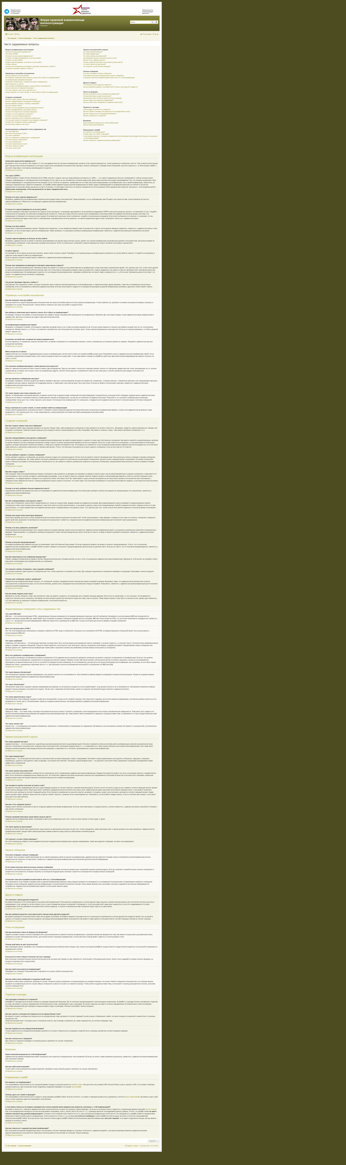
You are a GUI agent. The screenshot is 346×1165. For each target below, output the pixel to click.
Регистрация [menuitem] (147, 34)
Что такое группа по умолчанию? (94, 64)
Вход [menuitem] (156, 34)
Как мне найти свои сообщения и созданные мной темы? (103, 102)
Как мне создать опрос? (13, 105)
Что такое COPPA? (11, 54)
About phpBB (76, 1087)
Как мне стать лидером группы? (94, 60)
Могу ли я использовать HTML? (16, 133)
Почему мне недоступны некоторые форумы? (21, 112)
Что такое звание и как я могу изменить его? (20, 90)
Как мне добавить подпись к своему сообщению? (22, 103)
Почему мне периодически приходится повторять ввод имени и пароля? (30, 66)
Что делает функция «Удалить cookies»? (19, 68)
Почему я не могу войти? (14, 60)
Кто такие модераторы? (91, 54)
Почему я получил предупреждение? (18, 116)
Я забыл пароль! (11, 64)
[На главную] (22, 23)
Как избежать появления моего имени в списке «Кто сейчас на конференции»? (32, 77)
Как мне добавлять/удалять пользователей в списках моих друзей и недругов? (110, 87)
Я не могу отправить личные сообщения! (97, 73)
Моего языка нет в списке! (14, 84)
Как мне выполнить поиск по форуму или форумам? (101, 94)
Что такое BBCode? (12, 131)
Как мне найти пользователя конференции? (98, 100)
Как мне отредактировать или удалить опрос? (21, 110)
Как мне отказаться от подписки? (94, 115)
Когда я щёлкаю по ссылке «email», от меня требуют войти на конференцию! (31, 92)
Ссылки (10, 34)
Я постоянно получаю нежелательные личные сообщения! (103, 75)
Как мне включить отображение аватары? (19, 88)
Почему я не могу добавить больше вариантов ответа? (24, 107)
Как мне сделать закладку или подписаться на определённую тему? (106, 111)
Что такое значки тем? (13, 148)
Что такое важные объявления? (16, 139)
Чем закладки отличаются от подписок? (97, 109)
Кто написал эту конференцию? (94, 132)
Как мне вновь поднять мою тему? (17, 124)
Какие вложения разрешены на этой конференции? (100, 123)
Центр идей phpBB (132, 1097)
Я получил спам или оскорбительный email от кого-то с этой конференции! (109, 77)
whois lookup (151, 1109)
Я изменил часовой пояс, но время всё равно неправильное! (26, 82)
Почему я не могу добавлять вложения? (19, 114)
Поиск (152, 22)
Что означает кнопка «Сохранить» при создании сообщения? (26, 120)
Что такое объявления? (13, 142)
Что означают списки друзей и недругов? (97, 85)
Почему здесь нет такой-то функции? (96, 134)
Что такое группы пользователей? (95, 56)
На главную (12, 1146)
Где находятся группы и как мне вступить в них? (100, 58)
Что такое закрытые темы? (14, 146)
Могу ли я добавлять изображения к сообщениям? (22, 137)
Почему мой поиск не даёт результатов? (97, 96)
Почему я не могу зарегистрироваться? (19, 56)
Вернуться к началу (14, 170)
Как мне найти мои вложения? (93, 125)
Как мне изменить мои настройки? (17, 75)
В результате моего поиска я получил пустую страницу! (102, 98)
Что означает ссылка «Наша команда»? (97, 66)
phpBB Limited (76, 1085)
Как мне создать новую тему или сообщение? (21, 99)
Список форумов (24, 1146)
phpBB (12, 358)
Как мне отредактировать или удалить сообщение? (23, 101)
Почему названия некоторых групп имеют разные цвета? (103, 62)
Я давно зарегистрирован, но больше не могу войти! (23, 62)
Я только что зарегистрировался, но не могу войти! (23, 58)
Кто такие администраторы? (93, 52)
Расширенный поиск (156, 22)
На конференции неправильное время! (18, 80)
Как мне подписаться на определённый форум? (99, 113)
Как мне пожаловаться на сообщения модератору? (23, 118)
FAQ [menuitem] (17, 34)
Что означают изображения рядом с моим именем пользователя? (28, 86)
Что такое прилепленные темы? (16, 144)
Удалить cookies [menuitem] (132, 1146)
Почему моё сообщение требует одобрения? (20, 122)
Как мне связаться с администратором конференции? (102, 140)
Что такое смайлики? (12, 135)
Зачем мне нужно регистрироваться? (18, 52)
